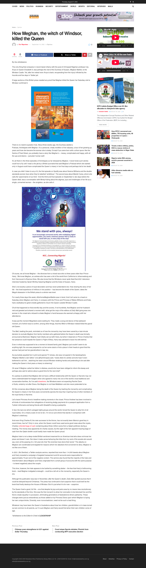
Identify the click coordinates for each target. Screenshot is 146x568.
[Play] (100, 46)
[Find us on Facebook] (130, 2)
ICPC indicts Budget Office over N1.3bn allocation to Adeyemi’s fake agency (112, 107)
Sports (81, 6)
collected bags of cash (26, 426)
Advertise (111, 559)
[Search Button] (133, 6)
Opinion (19, 27)
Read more (104, 124)
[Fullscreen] (131, 46)
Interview (101, 6)
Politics (29, 6)
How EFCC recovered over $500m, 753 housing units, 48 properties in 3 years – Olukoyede (122, 134)
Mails (110, 6)
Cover (14, 6)
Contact (131, 559)
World (73, 6)
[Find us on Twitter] (133, 2)
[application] (115, 37)
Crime (101, 79)
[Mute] (127, 46)
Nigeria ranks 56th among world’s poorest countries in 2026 (122, 160)
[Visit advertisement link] (95, 16)
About (104, 559)
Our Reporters (23, 44)
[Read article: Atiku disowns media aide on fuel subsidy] (103, 173)
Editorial (91, 6)
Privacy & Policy (122, 559)
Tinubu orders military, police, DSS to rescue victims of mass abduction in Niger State (122, 148)
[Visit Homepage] (34, 16)
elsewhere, (42, 381)
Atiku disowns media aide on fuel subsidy (122, 171)
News (22, 6)
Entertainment (61, 6)
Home (14, 27)
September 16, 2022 (38, 44)
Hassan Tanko (103, 111)
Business (39, 6)
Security (49, 6)
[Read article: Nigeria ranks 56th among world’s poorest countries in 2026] (103, 161)
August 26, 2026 (115, 111)
